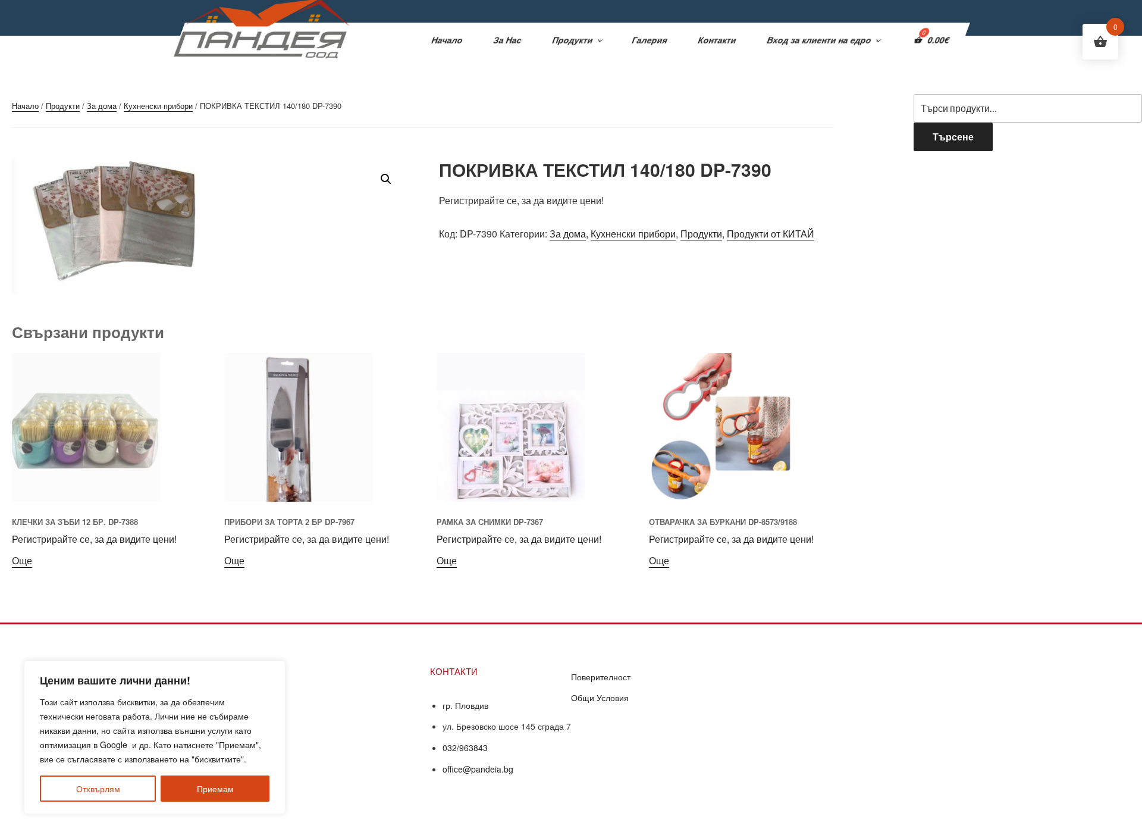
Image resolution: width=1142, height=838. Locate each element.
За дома (102, 105)
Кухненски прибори (158, 105)
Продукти (573, 40)
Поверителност (600, 677)
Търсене (953, 136)
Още (22, 560)
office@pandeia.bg (478, 769)
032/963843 (465, 747)
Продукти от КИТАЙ (770, 233)
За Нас (508, 40)
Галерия (650, 40)
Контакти (718, 40)
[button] (386, 179)
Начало (447, 40)
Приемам (215, 789)
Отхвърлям (98, 789)
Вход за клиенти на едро (819, 40)
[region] (155, 737)
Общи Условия (600, 697)
